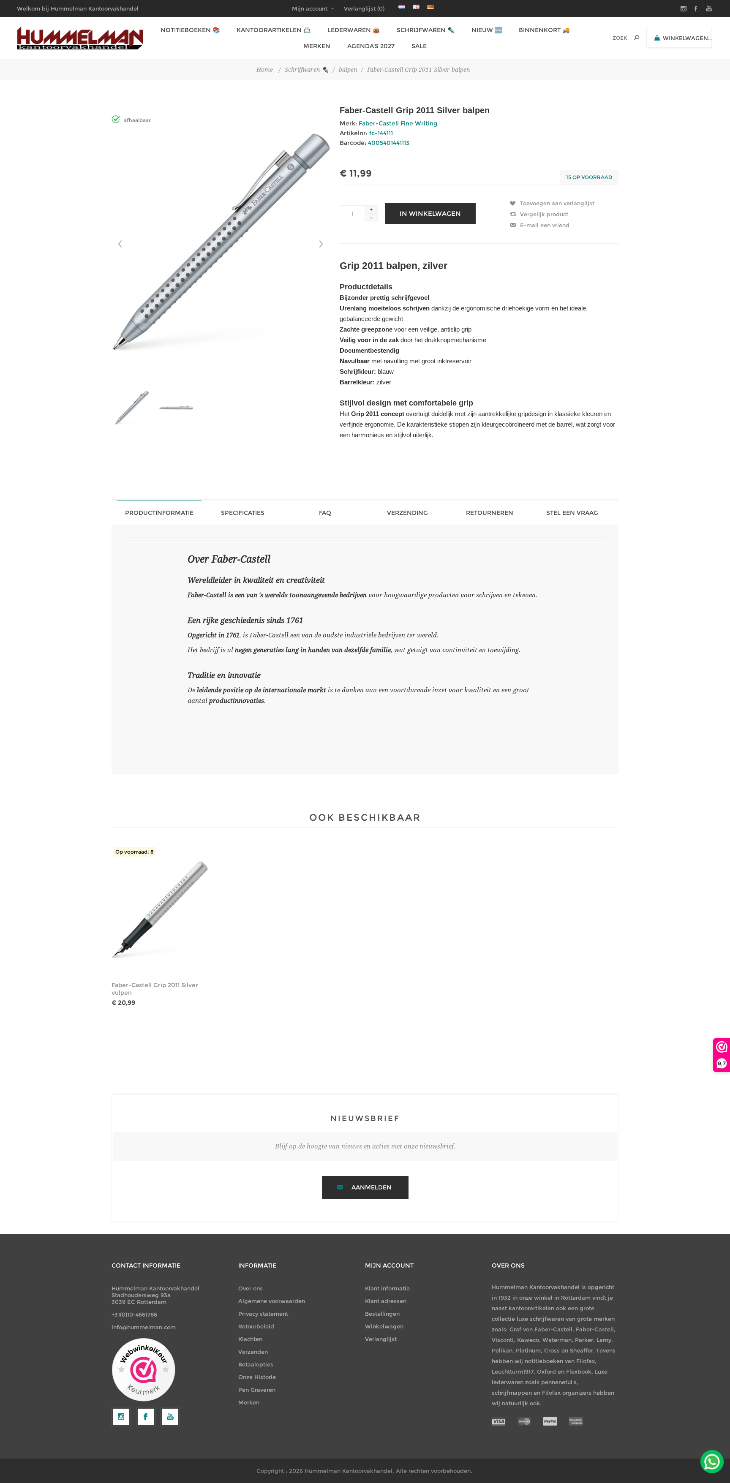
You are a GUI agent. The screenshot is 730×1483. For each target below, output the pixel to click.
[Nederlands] (402, 7)
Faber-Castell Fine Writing (398, 123)
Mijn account (309, 8)
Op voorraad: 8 (134, 852)
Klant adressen (385, 1301)
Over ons (250, 1288)
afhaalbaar (137, 120)
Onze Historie (257, 1377)
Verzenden (253, 1351)
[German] (430, 7)
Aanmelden (371, 1187)
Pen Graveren (256, 1389)
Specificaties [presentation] (242, 513)
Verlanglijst (381, 1339)
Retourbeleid (256, 1326)
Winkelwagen (384, 1326)
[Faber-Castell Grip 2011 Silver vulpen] (160, 910)
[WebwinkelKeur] (143, 1370)
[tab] (159, 513)
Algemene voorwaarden (271, 1301)
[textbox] (608, 38)
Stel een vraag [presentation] (572, 513)
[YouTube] (170, 1417)
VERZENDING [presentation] (407, 513)
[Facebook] (146, 1417)
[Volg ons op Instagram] (121, 1417)
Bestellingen (382, 1313)
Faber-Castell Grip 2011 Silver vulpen (155, 988)
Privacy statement (263, 1313)
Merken (248, 1402)
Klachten (250, 1339)
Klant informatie (387, 1288)
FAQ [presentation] (325, 513)
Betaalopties (255, 1364)
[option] (133, 407)
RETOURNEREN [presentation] (489, 513)
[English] (416, 7)
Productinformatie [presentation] (159, 513)
